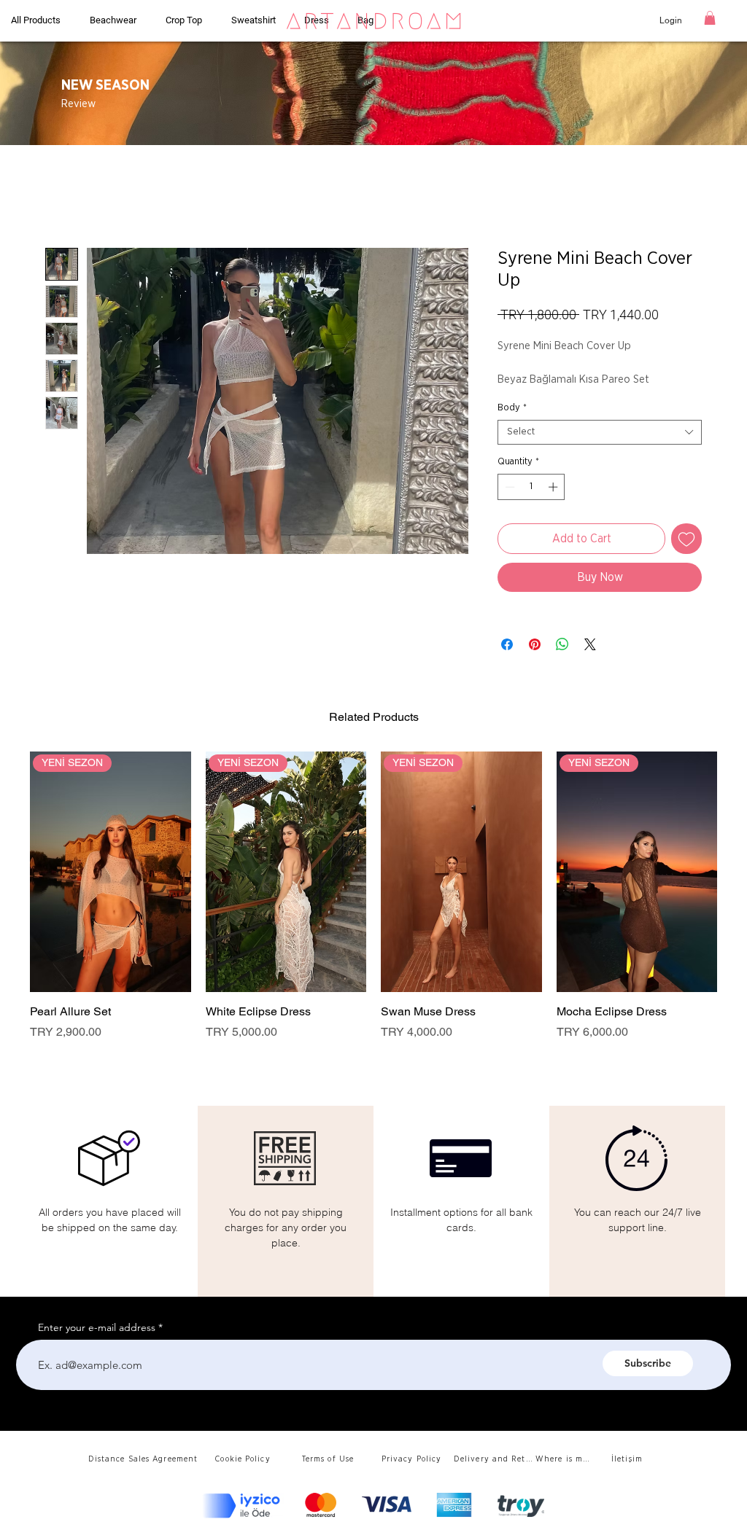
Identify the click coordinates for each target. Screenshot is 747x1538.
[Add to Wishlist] (686, 538)
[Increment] (554, 487)
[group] (373, 904)
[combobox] (600, 432)
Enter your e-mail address (96, 1327)
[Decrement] (508, 487)
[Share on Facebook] (507, 644)
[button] (710, 18)
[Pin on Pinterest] (534, 644)
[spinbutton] (531, 487)
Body (512, 408)
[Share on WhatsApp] (562, 644)
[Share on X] (590, 644)
